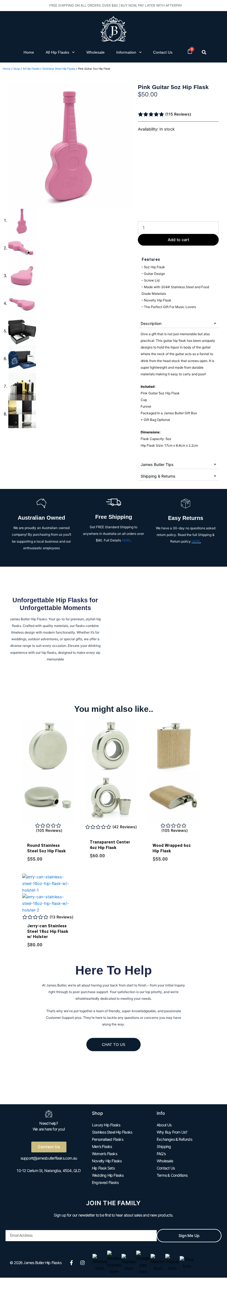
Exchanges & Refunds (174, 1139)
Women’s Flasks (104, 1153)
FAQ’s (161, 1153)
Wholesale (95, 52)
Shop (16, 68)
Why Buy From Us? (172, 1132)
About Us (164, 1125)
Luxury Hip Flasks (106, 1125)
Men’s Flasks (102, 1146)
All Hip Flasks (57, 52)
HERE (126, 540)
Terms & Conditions (172, 1175)
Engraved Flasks (105, 1182)
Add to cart (178, 239)
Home (29, 52)
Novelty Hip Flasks (107, 1160)
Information (126, 52)
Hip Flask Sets (103, 1168)
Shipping (164, 1146)
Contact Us (162, 52)
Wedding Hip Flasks (108, 1175)
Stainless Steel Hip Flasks (58, 68)
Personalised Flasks (107, 1139)
